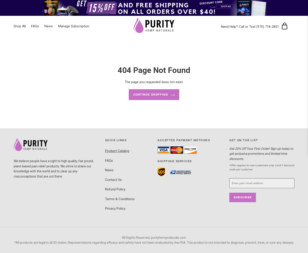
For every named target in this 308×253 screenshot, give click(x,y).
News (109, 170)
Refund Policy (115, 189)
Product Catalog (117, 151)
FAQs (109, 161)
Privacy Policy (115, 208)
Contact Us (113, 180)
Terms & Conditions (120, 199)
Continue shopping (150, 94)
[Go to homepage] (56, 145)
